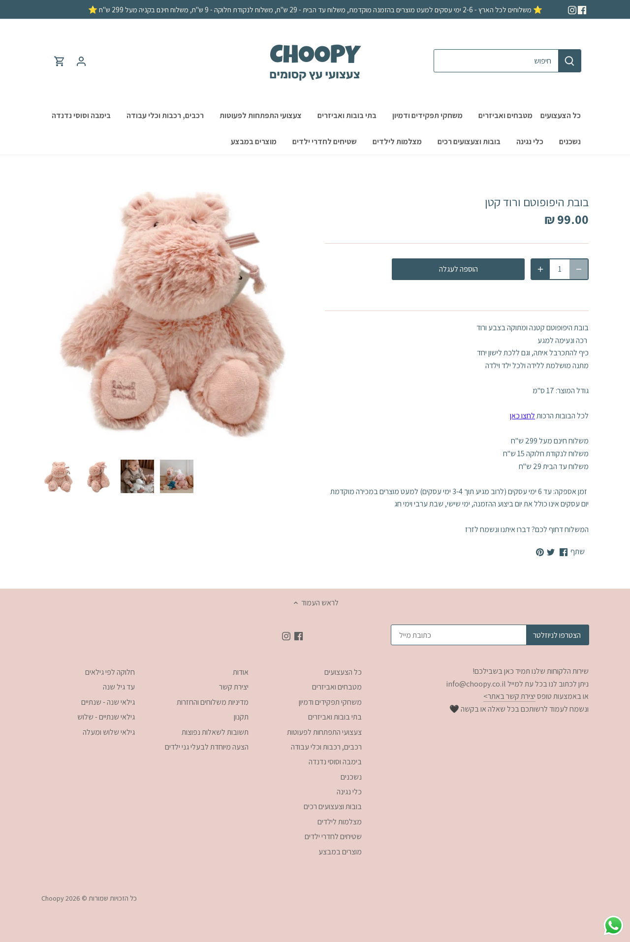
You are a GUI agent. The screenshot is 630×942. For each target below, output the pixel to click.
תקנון (241, 717)
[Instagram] (572, 9)
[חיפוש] (569, 61)
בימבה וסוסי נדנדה (335, 761)
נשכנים (351, 777)
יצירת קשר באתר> (509, 696)
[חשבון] (81, 60)
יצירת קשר (234, 687)
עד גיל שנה (119, 687)
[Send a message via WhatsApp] (613, 925)
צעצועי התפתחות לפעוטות (324, 732)
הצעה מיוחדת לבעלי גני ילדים (207, 747)
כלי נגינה (349, 791)
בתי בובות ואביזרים (335, 717)
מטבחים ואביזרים (337, 687)
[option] (58, 476)
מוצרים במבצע (340, 852)
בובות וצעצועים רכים (333, 806)
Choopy (52, 898)
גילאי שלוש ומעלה (109, 732)
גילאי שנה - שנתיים (108, 702)
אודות (241, 672)
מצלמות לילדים (339, 821)
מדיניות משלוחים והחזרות (213, 702)
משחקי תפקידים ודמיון (330, 702)
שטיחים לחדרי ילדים (333, 836)
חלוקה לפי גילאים (110, 672)
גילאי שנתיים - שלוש (106, 717)
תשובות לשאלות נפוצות (215, 732)
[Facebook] (582, 9)
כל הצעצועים (343, 672)
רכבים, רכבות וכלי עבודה (326, 747)
